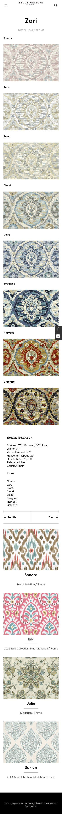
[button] (6, 5)
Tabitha (13, 517)
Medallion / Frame (31, 30)
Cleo (51, 517)
